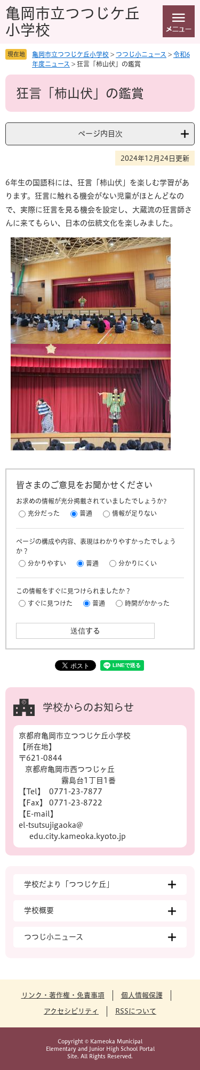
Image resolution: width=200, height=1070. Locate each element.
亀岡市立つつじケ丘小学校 (70, 54)
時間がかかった (147, 603)
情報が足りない (134, 513)
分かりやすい (47, 563)
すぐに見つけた (50, 603)
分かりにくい (137, 563)
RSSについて (135, 1011)
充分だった (44, 513)
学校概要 (39, 910)
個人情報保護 (142, 995)
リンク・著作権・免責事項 (63, 995)
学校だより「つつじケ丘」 (69, 884)
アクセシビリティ (71, 1011)
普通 (85, 513)
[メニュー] (179, 21)
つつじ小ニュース (141, 54)
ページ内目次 (100, 133)
